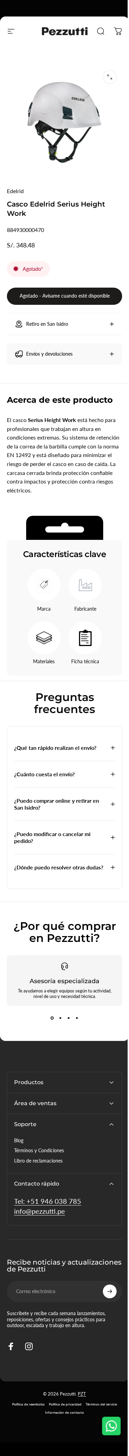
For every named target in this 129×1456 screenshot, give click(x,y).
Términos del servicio (99, 1406)
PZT (79, 1395)
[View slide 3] (66, 1020)
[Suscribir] (104, 1293)
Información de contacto (62, 1414)
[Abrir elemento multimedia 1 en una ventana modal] (110, 77)
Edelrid (15, 191)
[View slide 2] (58, 1020)
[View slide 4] (74, 1020)
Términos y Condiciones (39, 1152)
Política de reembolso (25, 1406)
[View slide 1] (49, 1020)
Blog (18, 1142)
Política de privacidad (62, 1406)
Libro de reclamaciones (38, 1162)
